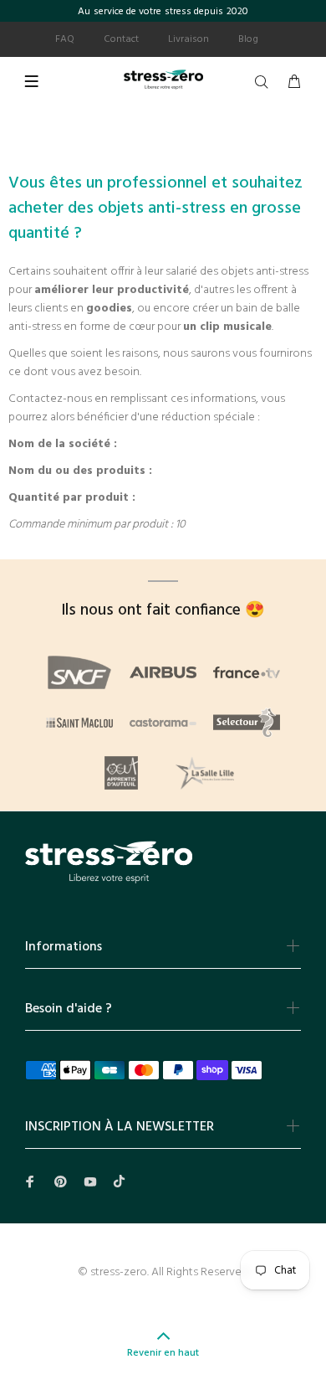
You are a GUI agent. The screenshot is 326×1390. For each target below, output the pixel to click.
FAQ (64, 39)
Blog (248, 39)
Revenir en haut (163, 1353)
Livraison (188, 39)
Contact (121, 39)
